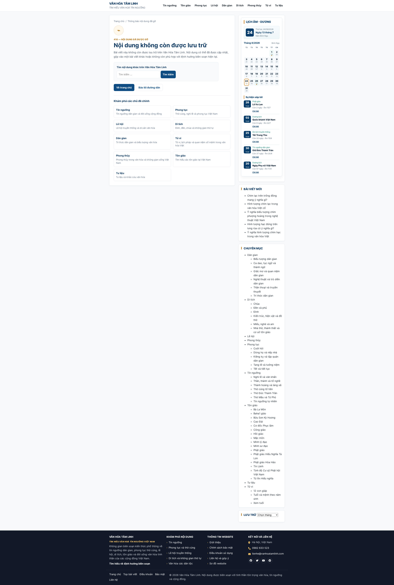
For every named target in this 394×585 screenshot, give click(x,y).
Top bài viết (130, 574)
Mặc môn (258, 437)
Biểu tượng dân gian (265, 258)
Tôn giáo (186, 5)
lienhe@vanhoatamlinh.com (268, 553)
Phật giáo (259, 450)
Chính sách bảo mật (221, 547)
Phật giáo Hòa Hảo (264, 462)
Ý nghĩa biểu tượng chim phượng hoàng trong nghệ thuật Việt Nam (262, 216)
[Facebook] (250, 560)
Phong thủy (254, 5)
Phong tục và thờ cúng (182, 547)
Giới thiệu (215, 542)
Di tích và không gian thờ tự (185, 558)
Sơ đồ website (217, 563)
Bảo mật (160, 574)
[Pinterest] (269, 560)
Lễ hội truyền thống (180, 553)
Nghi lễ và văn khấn (264, 376)
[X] (257, 560)
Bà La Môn (259, 409)
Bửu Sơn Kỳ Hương (264, 417)
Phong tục (201, 5)
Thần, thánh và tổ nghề (266, 380)
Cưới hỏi (258, 348)
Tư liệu (279, 5)
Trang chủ (119, 21)
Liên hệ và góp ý (219, 558)
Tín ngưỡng (170, 5)
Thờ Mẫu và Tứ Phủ (264, 397)
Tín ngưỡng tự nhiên (265, 401)
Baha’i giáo (259, 413)
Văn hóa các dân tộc (181, 563)
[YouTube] (263, 560)
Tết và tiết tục (261, 368)
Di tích (240, 5)
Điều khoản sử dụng (221, 553)
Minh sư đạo (260, 445)
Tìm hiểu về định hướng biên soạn (129, 563)
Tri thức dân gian (263, 295)
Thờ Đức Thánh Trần (265, 393)
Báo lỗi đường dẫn (149, 87)
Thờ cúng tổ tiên (263, 389)
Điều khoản (146, 574)
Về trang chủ (124, 87)
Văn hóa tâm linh (123, 3)
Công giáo (259, 429)
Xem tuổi (258, 502)
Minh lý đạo (260, 441)
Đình (256, 311)
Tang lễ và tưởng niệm (266, 364)
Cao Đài (258, 421)
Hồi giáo (258, 433)
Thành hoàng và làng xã (267, 385)
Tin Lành (258, 466)
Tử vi (268, 5)
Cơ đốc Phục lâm (263, 425)
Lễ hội (214, 5)
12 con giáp (260, 490)
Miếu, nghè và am (263, 324)
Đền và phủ (260, 307)
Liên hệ (113, 579)
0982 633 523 (260, 547)
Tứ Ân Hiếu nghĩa (263, 478)
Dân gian (227, 5)
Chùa (256, 303)
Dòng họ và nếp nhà (265, 352)
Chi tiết (255, 111)
